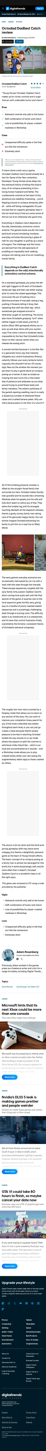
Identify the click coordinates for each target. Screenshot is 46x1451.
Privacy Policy (31, 1412)
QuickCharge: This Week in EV (27, 987)
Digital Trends (13, 11)
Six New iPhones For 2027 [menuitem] (26, 14)
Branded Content (32, 1360)
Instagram (9, 1303)
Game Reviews (7, 987)
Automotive (6, 1344)
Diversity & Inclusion (9, 1422)
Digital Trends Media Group (13, 1435)
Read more (10, 1077)
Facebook (3, 1303)
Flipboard (3, 1309)
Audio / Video (7, 1332)
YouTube (20, 1303)
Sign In (39, 8)
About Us (5, 1354)
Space (28, 1328)
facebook (18, 959)
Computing (6, 1324)
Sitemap (29, 1422)
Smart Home (7, 1336)
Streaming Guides (33, 1332)
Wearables (30, 1324)
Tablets (29, 1320)
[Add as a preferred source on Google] (8, 41)
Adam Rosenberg (10, 38)
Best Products (31, 1336)
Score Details (36, 87)
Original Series (32, 1344)
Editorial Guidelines (9, 1367)
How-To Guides (32, 1340)
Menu (3, 8)
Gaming (5, 1328)
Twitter (15, 1303)
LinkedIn (38, 1303)
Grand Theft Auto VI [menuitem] (9, 14)
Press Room (30, 1417)
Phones (5, 1320)
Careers (5, 1412)
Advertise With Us (8, 1362)
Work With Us (7, 1417)
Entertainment (7, 1340)
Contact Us (6, 1358)
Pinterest (32, 1303)
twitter (22, 959)
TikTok (26, 1303)
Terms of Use (7, 1427)
